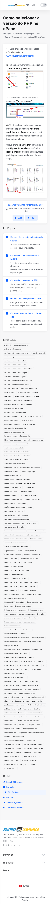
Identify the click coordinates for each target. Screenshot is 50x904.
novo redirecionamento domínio (16, 681)
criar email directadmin (36, 531)
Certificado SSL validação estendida (17, 456)
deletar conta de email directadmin (16, 547)
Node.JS (24, 669)
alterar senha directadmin (13, 408)
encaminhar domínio (31, 582)
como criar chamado (11, 472)
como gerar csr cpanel (12, 475)
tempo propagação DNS (12, 756)
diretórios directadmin (12, 562)
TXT (39, 756)
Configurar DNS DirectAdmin (14, 507)
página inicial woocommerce (14, 697)
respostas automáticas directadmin (31, 733)
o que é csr (34, 681)
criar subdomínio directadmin (15, 543)
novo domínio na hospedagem (15, 677)
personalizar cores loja (36, 697)
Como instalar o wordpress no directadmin (19, 483)
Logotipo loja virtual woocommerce (17, 649)
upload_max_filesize (11, 760)
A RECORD (7, 345)
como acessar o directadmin (14, 464)
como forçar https (28, 472)
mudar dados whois (28, 661)
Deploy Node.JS (30, 551)
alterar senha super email (13, 416)
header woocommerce (12, 622)
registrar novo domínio (12, 729)
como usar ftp (29, 487)
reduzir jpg (22, 725)
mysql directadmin (11, 669)
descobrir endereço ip (32, 555)
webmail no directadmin (13, 764)
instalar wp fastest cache (32, 642)
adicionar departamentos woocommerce (19, 357)
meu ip (31, 657)
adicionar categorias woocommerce (17, 353)
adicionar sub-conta (11, 388)
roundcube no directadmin (14, 736)
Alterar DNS (8, 396)
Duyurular (10, 787)
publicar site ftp (9, 709)
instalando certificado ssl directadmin (17, 630)
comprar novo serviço (33, 499)
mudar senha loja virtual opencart (28, 665)
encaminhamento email (13, 582)
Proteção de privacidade (36, 705)
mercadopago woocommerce (15, 657)
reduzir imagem (10, 725)
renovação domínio (30, 729)
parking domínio (10, 693)
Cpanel (7, 37)
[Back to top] (25, 891)
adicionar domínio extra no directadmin (18, 369)
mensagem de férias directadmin (16, 654)
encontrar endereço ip (28, 586)
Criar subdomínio (36, 539)
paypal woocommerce (27, 693)
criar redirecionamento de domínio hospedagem (22, 535)
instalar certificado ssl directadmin (16, 638)
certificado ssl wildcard (12, 460)
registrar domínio (35, 725)
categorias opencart (20, 444)
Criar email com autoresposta (14, 531)
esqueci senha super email (14, 594)
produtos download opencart (14, 705)
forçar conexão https (34, 602)
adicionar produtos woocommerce (16, 385)
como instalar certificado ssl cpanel (17, 479)
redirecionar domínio (34, 713)
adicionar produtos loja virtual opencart (18, 381)
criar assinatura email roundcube (16, 515)
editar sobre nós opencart (13, 574)
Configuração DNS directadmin (15, 503)
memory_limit (37, 649)
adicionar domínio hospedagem (15, 373)
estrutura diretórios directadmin (15, 598)
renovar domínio (10, 733)
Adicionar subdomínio (29, 388)
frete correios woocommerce (15, 610)
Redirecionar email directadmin (32, 717)
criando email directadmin (13, 511)
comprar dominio (10, 495)
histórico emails (29, 622)
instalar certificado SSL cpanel (15, 634)
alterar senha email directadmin (15, 412)
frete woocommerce (35, 610)
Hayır (33, 218)
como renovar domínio (12, 487)
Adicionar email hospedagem (15, 377)
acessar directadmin (21, 345)
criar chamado (32, 523)
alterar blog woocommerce (28, 392)
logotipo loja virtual (11, 646)
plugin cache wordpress (20, 701)
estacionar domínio (34, 594)
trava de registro (30, 756)
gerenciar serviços (30, 618)
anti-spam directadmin (33, 416)
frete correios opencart (23, 606)
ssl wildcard (8, 752)
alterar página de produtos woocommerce (19, 404)
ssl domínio (31, 741)
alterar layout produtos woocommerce (18, 400)
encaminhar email (10, 586)
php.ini (6, 701)
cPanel (30, 507)
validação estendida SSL (30, 760)
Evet (20, 218)
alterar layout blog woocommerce (27, 396)
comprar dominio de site (13, 499)
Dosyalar (10, 797)
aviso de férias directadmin (14, 432)
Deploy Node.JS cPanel (12, 555)
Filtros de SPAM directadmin (14, 602)
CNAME (26, 460)
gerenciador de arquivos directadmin (32, 614)
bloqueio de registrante (12, 440)
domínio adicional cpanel (13, 566)
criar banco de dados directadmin (16, 519)
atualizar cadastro (29, 424)
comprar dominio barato (28, 495)
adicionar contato (39, 353)
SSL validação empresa (12, 748)
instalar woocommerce (12, 642)
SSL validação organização (33, 748)
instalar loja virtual (38, 638)
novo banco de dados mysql (14, 673)
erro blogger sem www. (28, 590)
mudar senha (9, 665)
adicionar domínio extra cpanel (15, 365)
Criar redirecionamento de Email (15, 539)
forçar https (8, 606)
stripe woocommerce (23, 752)
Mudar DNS (41, 661)
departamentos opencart (13, 551)
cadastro (7, 444)
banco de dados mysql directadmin (17, 436)
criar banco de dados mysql (14, 523)
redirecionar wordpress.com (28, 721)
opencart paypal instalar (29, 685)
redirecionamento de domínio (29, 709)
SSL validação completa (12, 744)
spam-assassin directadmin (14, 741)
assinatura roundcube (12, 424)
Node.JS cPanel (35, 669)
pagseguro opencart (32, 689)
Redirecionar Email (11, 717)
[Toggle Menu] (4, 5)
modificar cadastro (11, 661)
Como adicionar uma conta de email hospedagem (22, 468)
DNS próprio (27, 562)
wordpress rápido (31, 764)
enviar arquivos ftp (10, 590)
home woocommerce (12, 626)
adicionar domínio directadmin (15, 361)
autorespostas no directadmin (15, 428)
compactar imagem (11, 491)
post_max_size (37, 701)
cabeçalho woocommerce (33, 440)
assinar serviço (27, 420)
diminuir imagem (10, 559)
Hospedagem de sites (32, 34)
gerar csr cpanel (10, 614)
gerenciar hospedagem (12, 618)
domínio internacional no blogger (16, 570)
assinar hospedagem (11, 420)
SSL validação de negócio (33, 744)
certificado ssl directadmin (14, 448)
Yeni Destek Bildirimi (14, 808)
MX (44, 665)
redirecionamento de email (14, 713)
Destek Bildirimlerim (14, 782)
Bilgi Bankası (17, 34)
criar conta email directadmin (14, 527)
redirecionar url (9, 721)
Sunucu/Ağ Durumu (14, 802)
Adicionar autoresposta (12, 349)
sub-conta (37, 752)
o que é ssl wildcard (11, 685)
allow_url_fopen (9, 392)
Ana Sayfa (7, 34)
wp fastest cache (10, 768)
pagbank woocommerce (13, 689)
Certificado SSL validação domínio (16, 452)
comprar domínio (27, 491)
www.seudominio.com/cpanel (20, 56)
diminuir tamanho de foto (29, 559)
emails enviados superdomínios (15, 578)
